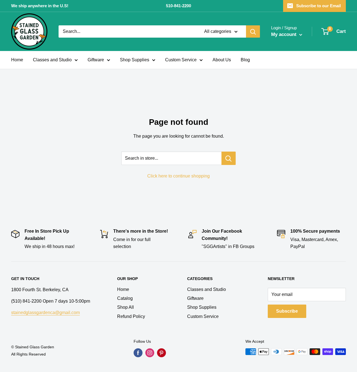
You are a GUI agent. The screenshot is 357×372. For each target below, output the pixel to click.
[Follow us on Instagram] (149, 352)
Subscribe (287, 311)
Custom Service (181, 59)
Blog (245, 59)
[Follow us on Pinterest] (161, 352)
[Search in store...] (228, 158)
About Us (222, 59)
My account (284, 34)
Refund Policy (131, 316)
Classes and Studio (52, 59)
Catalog (125, 298)
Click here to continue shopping (178, 176)
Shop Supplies (134, 59)
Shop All (125, 307)
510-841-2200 (178, 5)
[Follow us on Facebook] (138, 352)
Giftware (96, 59)
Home (17, 59)
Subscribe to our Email (318, 5)
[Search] (253, 31)
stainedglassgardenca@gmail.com (45, 312)
